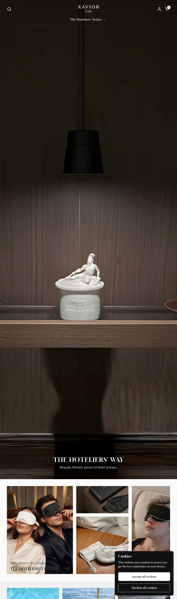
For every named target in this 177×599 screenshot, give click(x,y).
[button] (9, 9)
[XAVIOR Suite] (88, 9)
